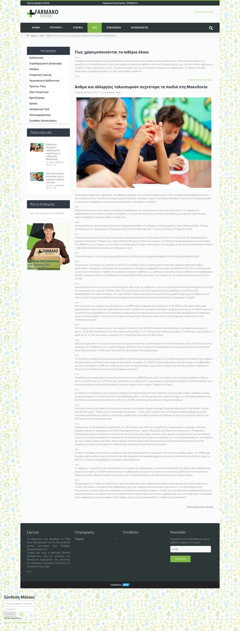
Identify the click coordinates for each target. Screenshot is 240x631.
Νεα (94, 27)
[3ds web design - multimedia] (126, 584)
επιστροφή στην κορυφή (200, 507)
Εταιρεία (79, 539)
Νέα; (118, 92)
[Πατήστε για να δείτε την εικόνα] (144, 142)
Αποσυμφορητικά (39, 115)
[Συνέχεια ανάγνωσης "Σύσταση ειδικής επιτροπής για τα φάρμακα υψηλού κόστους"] (36, 177)
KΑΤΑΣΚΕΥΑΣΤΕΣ (139, 27)
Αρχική (34, 35)
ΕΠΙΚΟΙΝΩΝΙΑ (114, 27)
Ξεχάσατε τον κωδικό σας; (18, 622)
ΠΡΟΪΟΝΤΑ (56, 27)
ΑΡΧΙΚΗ (36, 27)
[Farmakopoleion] (42, 14)
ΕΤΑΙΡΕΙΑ (78, 27)
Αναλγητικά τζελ (39, 109)
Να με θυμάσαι (12, 618)
